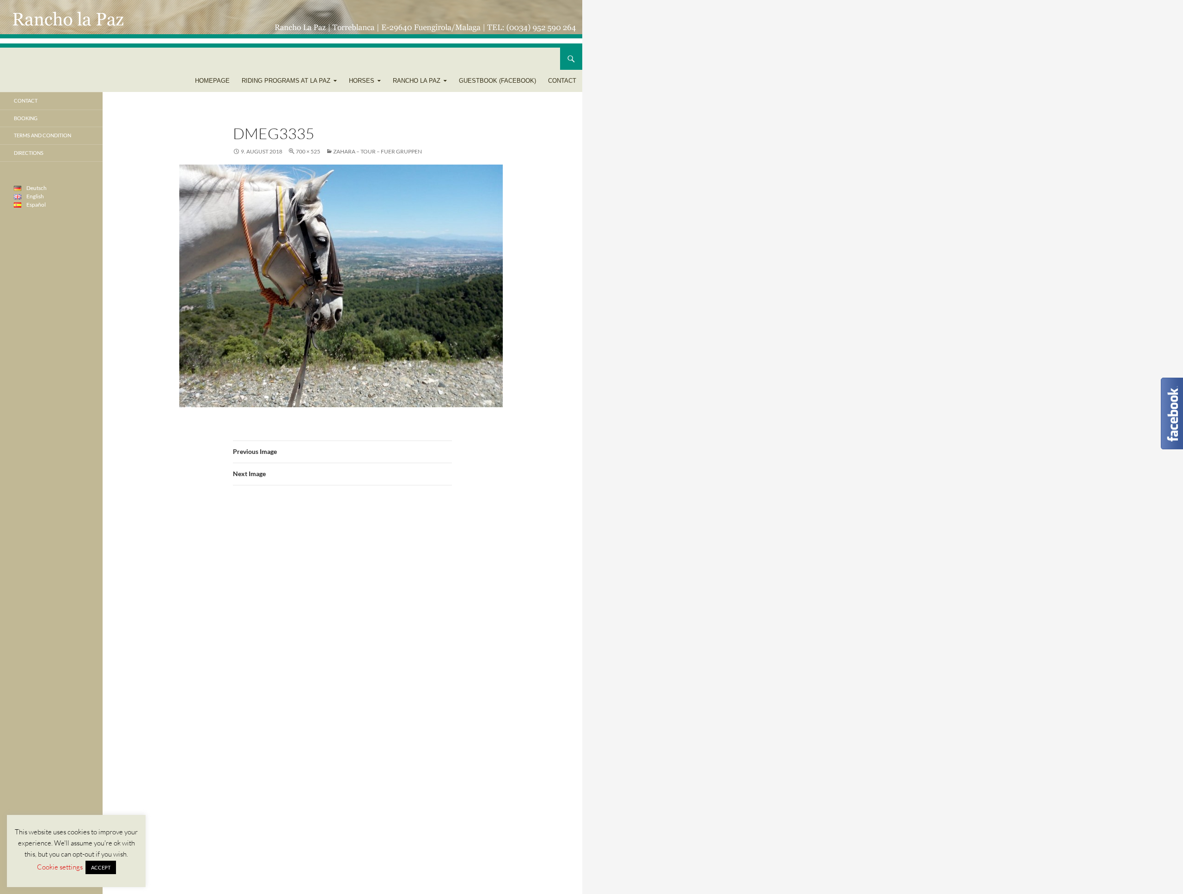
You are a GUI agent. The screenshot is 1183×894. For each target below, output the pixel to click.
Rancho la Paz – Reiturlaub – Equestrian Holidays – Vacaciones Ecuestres (146, 59)
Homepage (212, 80)
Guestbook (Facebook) (497, 80)
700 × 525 (308, 151)
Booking (25, 118)
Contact (562, 80)
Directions (28, 153)
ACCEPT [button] (100, 867)
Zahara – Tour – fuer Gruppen (377, 151)
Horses (361, 80)
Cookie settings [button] (60, 867)
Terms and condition (42, 135)
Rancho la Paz (416, 80)
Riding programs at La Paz (286, 80)
